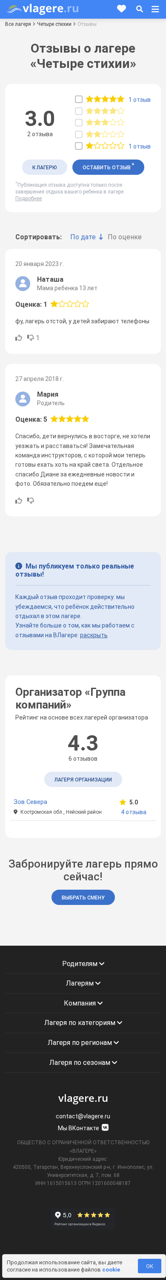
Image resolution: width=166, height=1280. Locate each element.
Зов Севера (30, 802)
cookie (111, 1269)
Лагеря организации (83, 780)
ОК (149, 1266)
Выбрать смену (83, 898)
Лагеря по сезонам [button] (80, 1063)
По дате (83, 237)
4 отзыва (133, 812)
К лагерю (44, 168)
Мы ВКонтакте (79, 1128)
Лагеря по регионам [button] (81, 1043)
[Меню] (155, 9)
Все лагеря (18, 24)
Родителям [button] (80, 964)
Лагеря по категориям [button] (80, 1023)
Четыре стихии (54, 24)
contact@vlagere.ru (83, 1116)
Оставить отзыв (108, 166)
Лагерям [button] (80, 983)
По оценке (125, 237)
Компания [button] (80, 1003)
